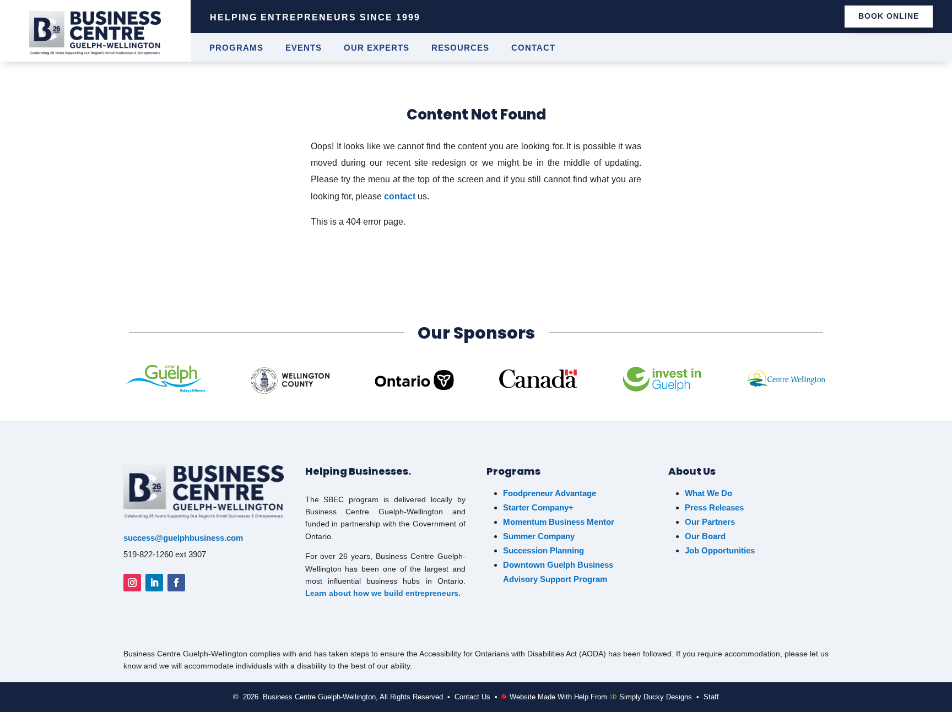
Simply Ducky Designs (655, 697)
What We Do (708, 493)
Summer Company (539, 536)
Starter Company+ (538, 507)
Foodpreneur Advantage (549, 493)
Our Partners (710, 521)
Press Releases (714, 507)
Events (303, 48)
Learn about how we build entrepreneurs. (383, 593)
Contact (533, 48)
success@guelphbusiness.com (183, 537)
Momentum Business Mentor (558, 521)
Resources (460, 48)
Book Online (888, 16)
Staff (711, 697)
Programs (236, 48)
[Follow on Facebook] (176, 582)
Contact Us (472, 697)
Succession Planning (543, 550)
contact (399, 196)
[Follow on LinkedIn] (154, 582)
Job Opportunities (721, 550)
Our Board (705, 536)
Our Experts (376, 48)
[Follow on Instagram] (132, 582)
